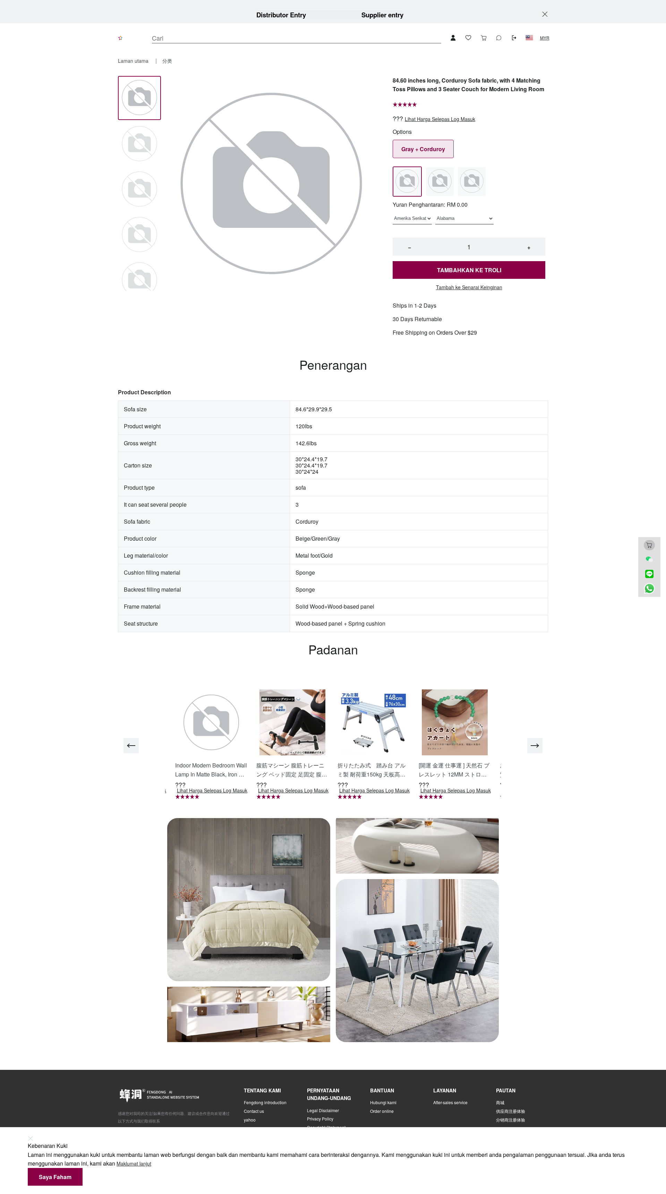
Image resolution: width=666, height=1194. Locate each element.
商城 (500, 1102)
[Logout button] (514, 37)
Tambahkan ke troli (469, 270)
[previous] (131, 745)
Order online (382, 1111)
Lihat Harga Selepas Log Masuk (440, 119)
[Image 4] (139, 280)
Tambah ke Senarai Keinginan (469, 287)
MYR (544, 37)
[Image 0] (139, 98)
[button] (529, 37)
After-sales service (450, 1102)
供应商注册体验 (510, 1111)
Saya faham (55, 1177)
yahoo (250, 1120)
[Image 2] (139, 189)
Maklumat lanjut (134, 1164)
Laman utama (134, 60)
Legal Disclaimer (323, 1110)
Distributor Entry (281, 14)
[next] (535, 745)
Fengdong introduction (265, 1102)
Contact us (254, 1111)
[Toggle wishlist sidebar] (468, 37)
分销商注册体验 (510, 1120)
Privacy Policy (320, 1119)
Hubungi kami (383, 1102)
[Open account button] (453, 37)
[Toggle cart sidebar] (483, 37)
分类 (167, 60)
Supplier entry (382, 14)
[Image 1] (139, 144)
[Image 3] (139, 235)
